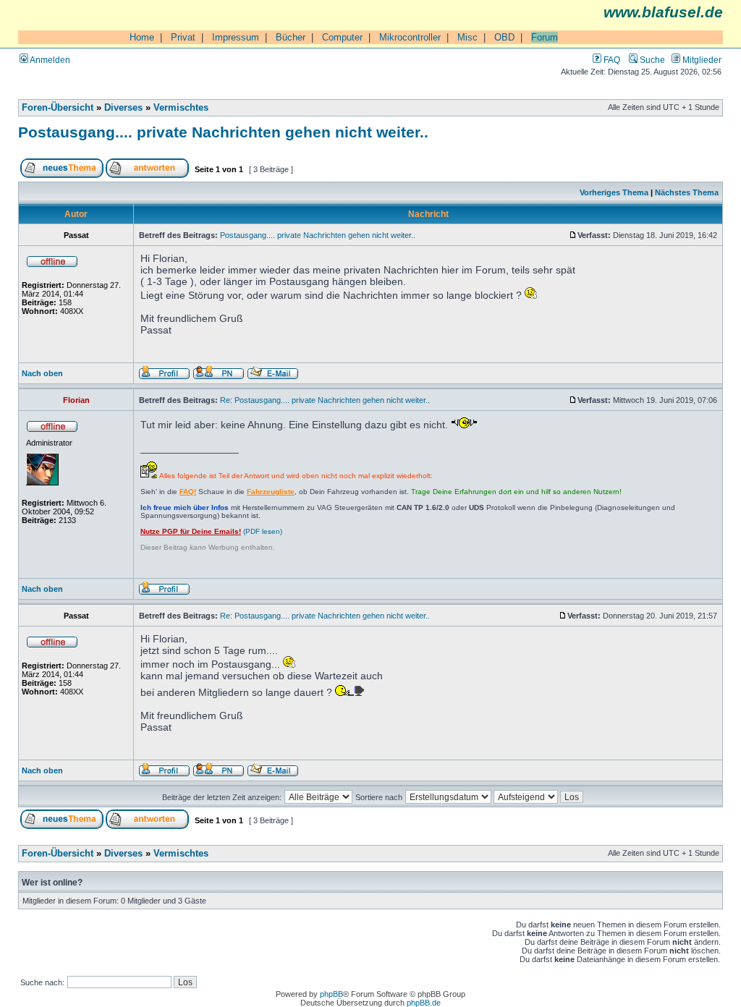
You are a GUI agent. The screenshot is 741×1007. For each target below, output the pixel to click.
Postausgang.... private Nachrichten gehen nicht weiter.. (223, 132)
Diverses (123, 108)
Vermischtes (180, 108)
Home (142, 37)
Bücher (290, 37)
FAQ (610, 59)
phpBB (331, 994)
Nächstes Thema (687, 192)
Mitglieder (700, 59)
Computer (342, 37)
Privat (183, 37)
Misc (467, 37)
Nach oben (42, 373)
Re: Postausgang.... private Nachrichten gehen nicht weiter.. (325, 400)
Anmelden (49, 59)
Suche (651, 59)
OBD (504, 37)
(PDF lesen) (211, 531)
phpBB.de (424, 1002)
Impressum (235, 37)
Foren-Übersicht (57, 108)
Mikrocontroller (410, 37)
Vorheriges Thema (614, 192)
